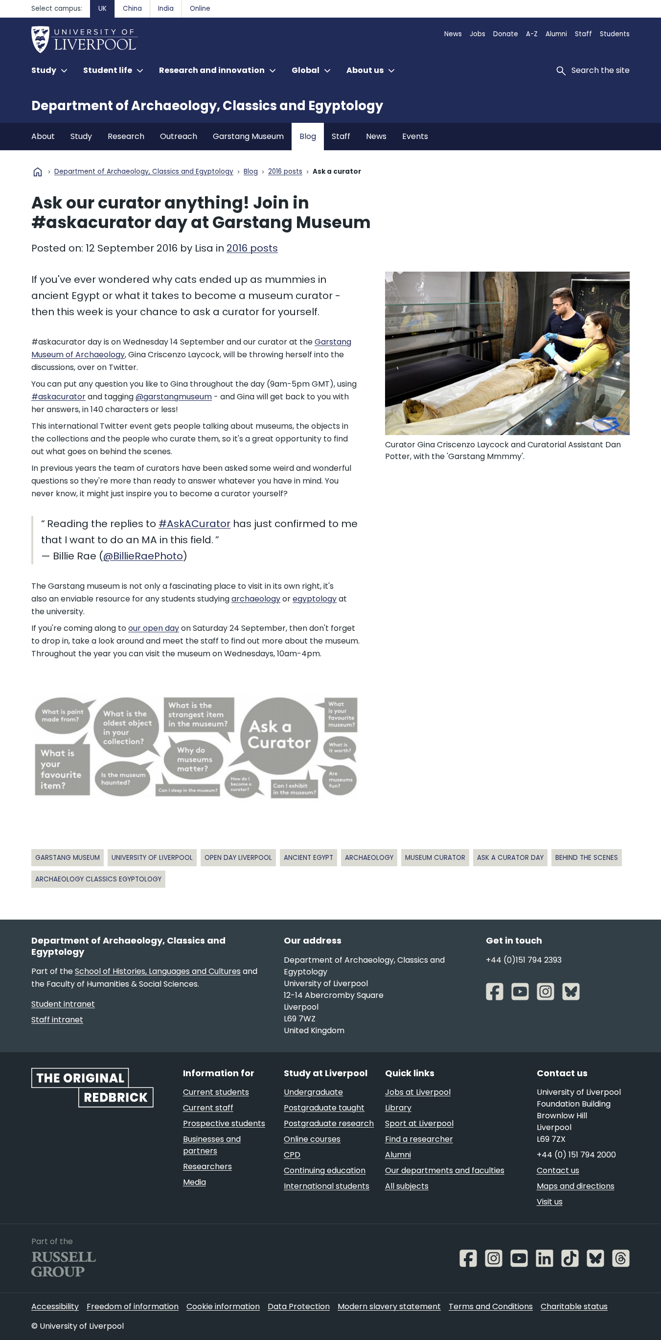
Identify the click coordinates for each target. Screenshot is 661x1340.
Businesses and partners (212, 1144)
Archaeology (369, 857)
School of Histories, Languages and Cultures (158, 971)
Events (415, 136)
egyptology (315, 598)
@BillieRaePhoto (143, 556)
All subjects (407, 1186)
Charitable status (574, 1306)
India (166, 8)
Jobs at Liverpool (418, 1092)
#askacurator (58, 396)
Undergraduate (313, 1092)
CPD (292, 1154)
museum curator (435, 857)
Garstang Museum (248, 136)
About (43, 136)
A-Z (532, 34)
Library (398, 1107)
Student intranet (63, 1004)
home (37, 172)
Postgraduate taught (324, 1107)
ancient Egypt (308, 857)
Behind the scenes (586, 857)
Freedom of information (133, 1306)
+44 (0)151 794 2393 (524, 960)
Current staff (208, 1107)
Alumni (556, 34)
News (453, 34)
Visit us (550, 1201)
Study (81, 136)
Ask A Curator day (510, 857)
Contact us (558, 1170)
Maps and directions (576, 1186)
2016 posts (285, 172)
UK (102, 8)
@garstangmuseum (174, 396)
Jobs (477, 34)
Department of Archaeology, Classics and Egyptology (207, 106)
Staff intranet (57, 1019)
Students (615, 34)
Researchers (207, 1166)
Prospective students (224, 1123)
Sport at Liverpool (419, 1123)
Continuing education (324, 1170)
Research (126, 136)
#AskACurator (194, 524)
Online (200, 8)
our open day (153, 628)
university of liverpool (152, 857)
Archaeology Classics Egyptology (98, 879)
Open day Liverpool (238, 857)
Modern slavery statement (389, 1306)
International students (326, 1186)
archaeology (255, 598)
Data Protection (299, 1306)
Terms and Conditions (491, 1306)
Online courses (312, 1139)
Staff (583, 34)
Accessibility (55, 1306)
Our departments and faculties (444, 1170)
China (132, 8)
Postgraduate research (329, 1123)
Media (194, 1182)
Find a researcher (419, 1139)
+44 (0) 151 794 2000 (576, 1154)
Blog (307, 136)
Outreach (178, 136)
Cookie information (223, 1306)
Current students (216, 1092)
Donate (505, 34)
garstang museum (67, 857)
